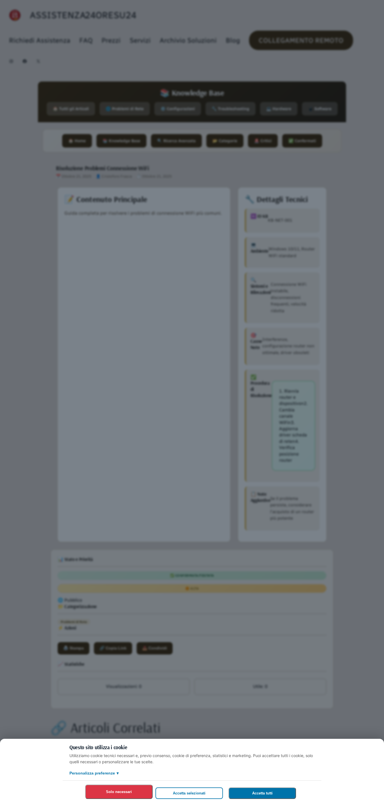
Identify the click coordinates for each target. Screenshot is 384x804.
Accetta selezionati (189, 793)
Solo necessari (119, 792)
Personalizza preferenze (94, 773)
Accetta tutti (262, 793)
